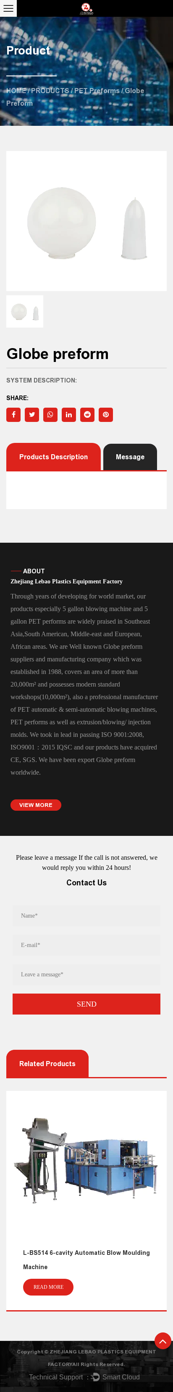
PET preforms (97, 91)
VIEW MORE (35, 805)
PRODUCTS (50, 91)
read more (116, 1287)
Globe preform (115, 759)
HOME (16, 91)
